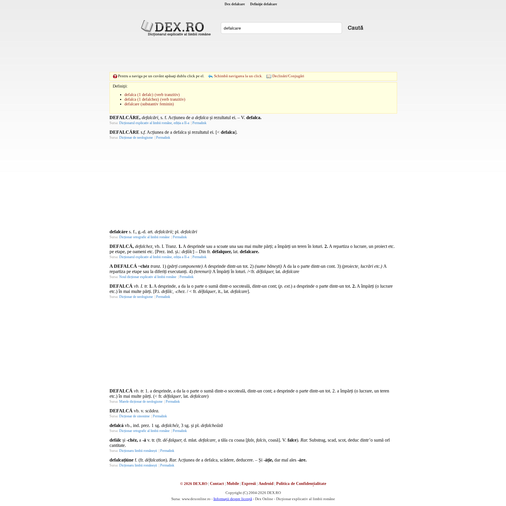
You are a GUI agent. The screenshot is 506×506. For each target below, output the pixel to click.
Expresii (249, 483)
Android (266, 483)
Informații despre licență (232, 499)
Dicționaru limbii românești (138, 451)
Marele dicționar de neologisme (141, 401)
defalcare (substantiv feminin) (149, 104)
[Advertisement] (253, 54)
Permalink (199, 123)
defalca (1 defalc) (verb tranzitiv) (152, 94)
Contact (217, 483)
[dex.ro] (177, 28)
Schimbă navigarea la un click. (238, 76)
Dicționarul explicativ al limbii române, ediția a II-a (154, 123)
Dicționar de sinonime (134, 416)
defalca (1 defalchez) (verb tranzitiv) (154, 99)
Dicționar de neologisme (136, 137)
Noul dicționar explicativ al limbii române (147, 277)
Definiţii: (120, 86)
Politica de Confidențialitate (301, 483)
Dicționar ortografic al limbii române (144, 237)
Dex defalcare (235, 4)
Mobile (233, 483)
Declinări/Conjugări (288, 76)
